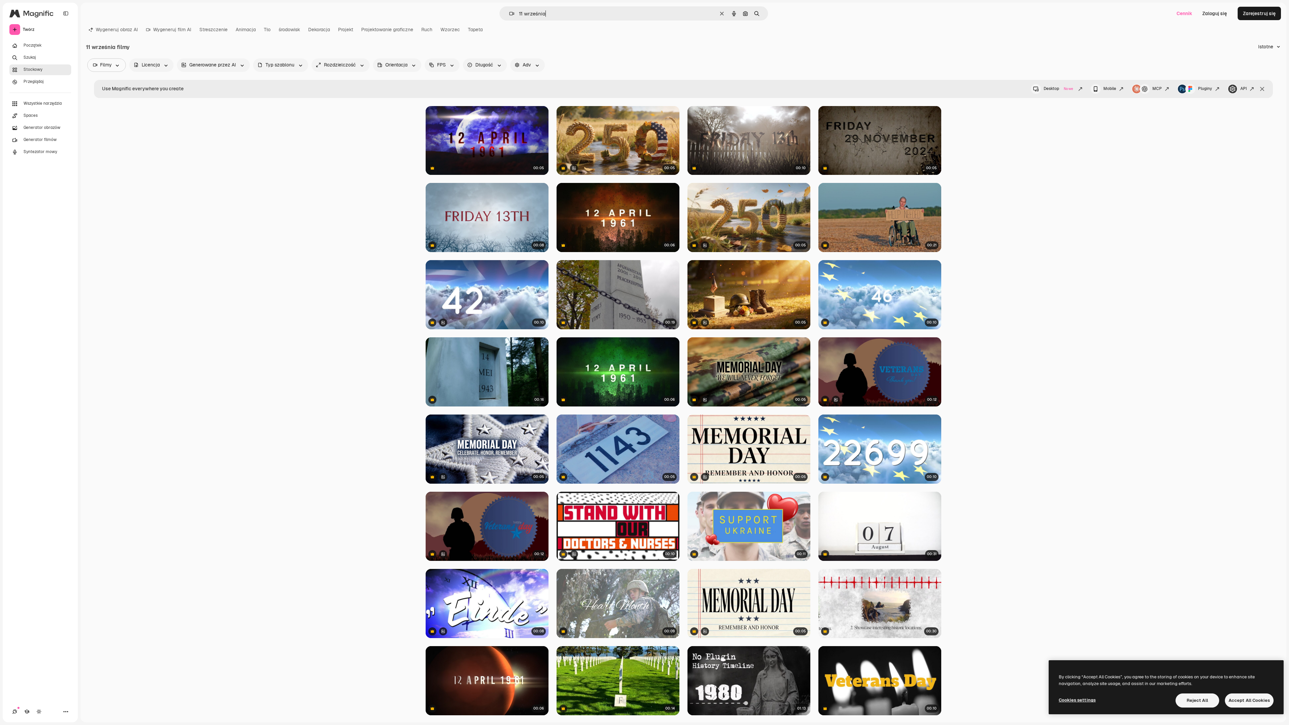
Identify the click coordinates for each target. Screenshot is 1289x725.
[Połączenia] (14, 711)
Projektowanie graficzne (387, 30)
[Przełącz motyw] (39, 711)
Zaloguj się (1214, 13)
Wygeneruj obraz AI (117, 30)
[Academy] (26, 711)
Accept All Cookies (1249, 700)
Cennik (1184, 13)
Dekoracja (319, 30)
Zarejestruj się (1259, 13)
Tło (267, 30)
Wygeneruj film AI (172, 30)
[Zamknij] (1262, 89)
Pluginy (1205, 88)
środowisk (289, 30)
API (1243, 88)
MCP (1157, 88)
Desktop (1058, 88)
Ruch (426, 30)
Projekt (345, 30)
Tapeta (475, 30)
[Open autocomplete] (509, 13)
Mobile (1109, 88)
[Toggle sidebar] (65, 13)
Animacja (246, 30)
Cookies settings (1077, 700)
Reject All (1197, 700)
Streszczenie (213, 30)
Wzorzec (450, 30)
